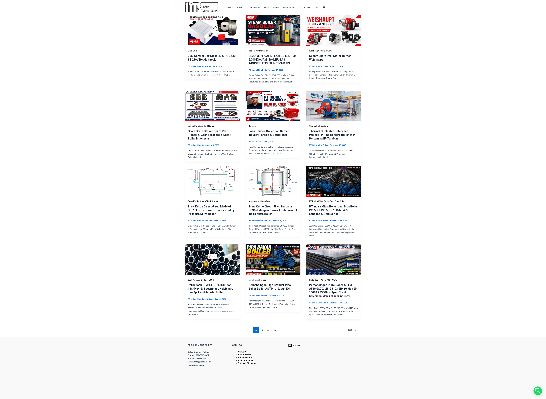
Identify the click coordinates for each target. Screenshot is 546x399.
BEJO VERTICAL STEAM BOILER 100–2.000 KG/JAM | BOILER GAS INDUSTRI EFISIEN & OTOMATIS (273, 59)
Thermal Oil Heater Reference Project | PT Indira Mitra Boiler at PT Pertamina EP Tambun (333, 134)
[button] (258, 7)
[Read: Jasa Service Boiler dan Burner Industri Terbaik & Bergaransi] (273, 106)
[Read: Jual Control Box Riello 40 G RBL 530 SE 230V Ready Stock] (212, 30)
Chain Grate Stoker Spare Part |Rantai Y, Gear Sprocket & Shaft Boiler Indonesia (209, 134)
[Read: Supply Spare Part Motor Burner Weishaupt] (333, 30)
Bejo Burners (244, 354)
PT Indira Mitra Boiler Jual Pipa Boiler (327, 201)
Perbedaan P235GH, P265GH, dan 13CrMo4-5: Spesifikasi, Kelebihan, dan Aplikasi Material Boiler (210, 288)
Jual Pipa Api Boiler (197, 280)
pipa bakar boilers (257, 280)
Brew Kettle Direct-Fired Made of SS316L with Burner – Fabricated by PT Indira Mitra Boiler (211, 210)
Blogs (266, 7)
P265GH (211, 280)
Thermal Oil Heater (247, 363)
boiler (190, 126)
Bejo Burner (193, 51)
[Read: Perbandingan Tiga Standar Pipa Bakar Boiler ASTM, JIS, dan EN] (273, 260)
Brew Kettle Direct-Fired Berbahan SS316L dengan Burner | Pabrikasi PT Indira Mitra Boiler (273, 210)
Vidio (316, 7)
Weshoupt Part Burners (320, 51)
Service (276, 7)
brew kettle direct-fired (259, 201)
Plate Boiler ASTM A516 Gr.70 (323, 280)
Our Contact (304, 7)
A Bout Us (241, 7)
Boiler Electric (245, 357)
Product (253, 7)
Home (230, 7)
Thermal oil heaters (318, 126)
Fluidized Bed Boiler (204, 126)
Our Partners (289, 7)
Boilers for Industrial (258, 51)
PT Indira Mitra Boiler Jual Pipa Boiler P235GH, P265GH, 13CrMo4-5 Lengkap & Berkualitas (333, 210)
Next (352, 329)
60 (274, 329)
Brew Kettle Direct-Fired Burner (203, 201)
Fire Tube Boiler (246, 360)
